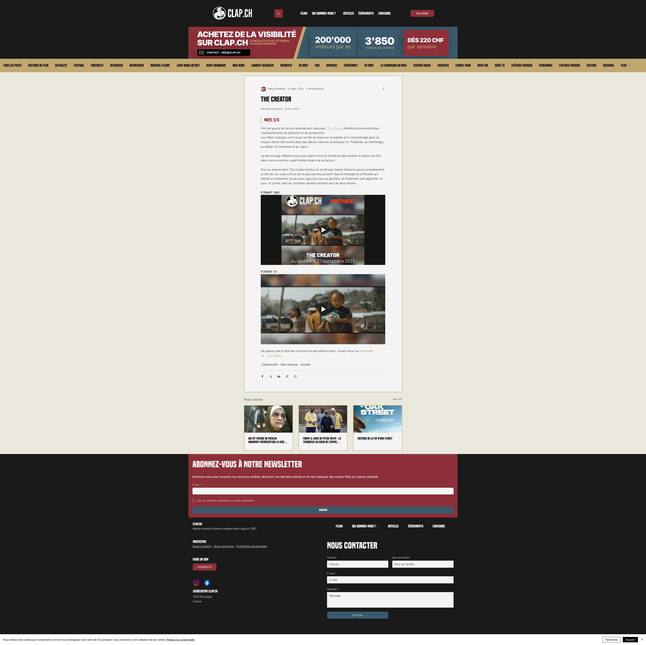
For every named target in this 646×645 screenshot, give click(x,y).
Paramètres (611, 639)
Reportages (137, 65)
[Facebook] (207, 582)
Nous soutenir (202, 546)
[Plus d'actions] (383, 89)
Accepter (630, 639)
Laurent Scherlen (262, 65)
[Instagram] (196, 582)
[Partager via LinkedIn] (278, 376)
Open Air (482, 65)
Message (333, 589)
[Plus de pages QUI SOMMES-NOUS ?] (337, 13)
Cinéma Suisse (422, 65)
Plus (623, 65)
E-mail (196, 484)
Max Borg (239, 65)
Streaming (545, 65)
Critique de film (38, 65)
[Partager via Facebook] (262, 376)
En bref (303, 65)
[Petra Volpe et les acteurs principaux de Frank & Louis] (323, 419)
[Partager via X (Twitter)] (270, 376)
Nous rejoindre (224, 546)
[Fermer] (642, 639)
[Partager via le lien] (287, 376)
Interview (116, 65)
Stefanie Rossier (569, 65)
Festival (79, 65)
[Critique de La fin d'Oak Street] (377, 419)
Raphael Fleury (160, 65)
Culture (591, 65)
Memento (286, 65)
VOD (317, 65)
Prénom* (332, 557)
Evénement (351, 65)
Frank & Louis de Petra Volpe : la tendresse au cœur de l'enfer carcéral (322, 440)
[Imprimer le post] (295, 376)
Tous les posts (12, 65)
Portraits (97, 65)
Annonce (331, 65)
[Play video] (323, 230)
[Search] (278, 13)
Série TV (500, 65)
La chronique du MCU (394, 65)
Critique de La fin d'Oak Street (374, 438)
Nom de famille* (401, 557)
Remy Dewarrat (216, 65)
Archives (443, 65)
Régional (608, 65)
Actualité (61, 65)
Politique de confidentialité (180, 639)
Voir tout (397, 399)
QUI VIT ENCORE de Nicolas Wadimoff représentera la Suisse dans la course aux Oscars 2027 (267, 440)
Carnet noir (463, 65)
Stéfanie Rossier (521, 65)
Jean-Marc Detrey (188, 65)
